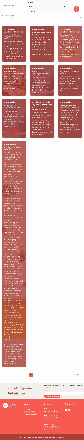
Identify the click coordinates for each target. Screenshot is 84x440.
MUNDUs (31, 11)
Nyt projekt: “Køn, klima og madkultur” (12, 148)
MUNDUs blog (38, 29)
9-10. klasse (9, 29)
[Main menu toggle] (80, 17)
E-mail (46, 390)
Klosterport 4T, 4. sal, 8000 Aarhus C (52, 426)
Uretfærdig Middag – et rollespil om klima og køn (68, 36)
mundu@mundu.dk (51, 411)
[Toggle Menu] (64, 6)
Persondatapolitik (30, 414)
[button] (76, 9)
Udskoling (47, 102)
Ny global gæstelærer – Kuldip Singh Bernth (41, 33)
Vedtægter (27, 409)
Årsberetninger (29, 412)
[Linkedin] (69, 410)
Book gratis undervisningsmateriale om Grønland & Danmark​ (40, 73)
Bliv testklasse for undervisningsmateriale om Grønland (12, 107)
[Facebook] (66, 410)
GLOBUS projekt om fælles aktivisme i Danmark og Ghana (13, 72)
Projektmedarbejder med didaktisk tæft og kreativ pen (69, 106)
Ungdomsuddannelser (14, 32)
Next (77, 375)
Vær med (31, 2)
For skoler (31, 7)
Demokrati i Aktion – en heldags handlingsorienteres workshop (13, 37)
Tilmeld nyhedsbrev (52, 396)
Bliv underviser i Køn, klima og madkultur (69, 72)
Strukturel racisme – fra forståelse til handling (40, 109)
